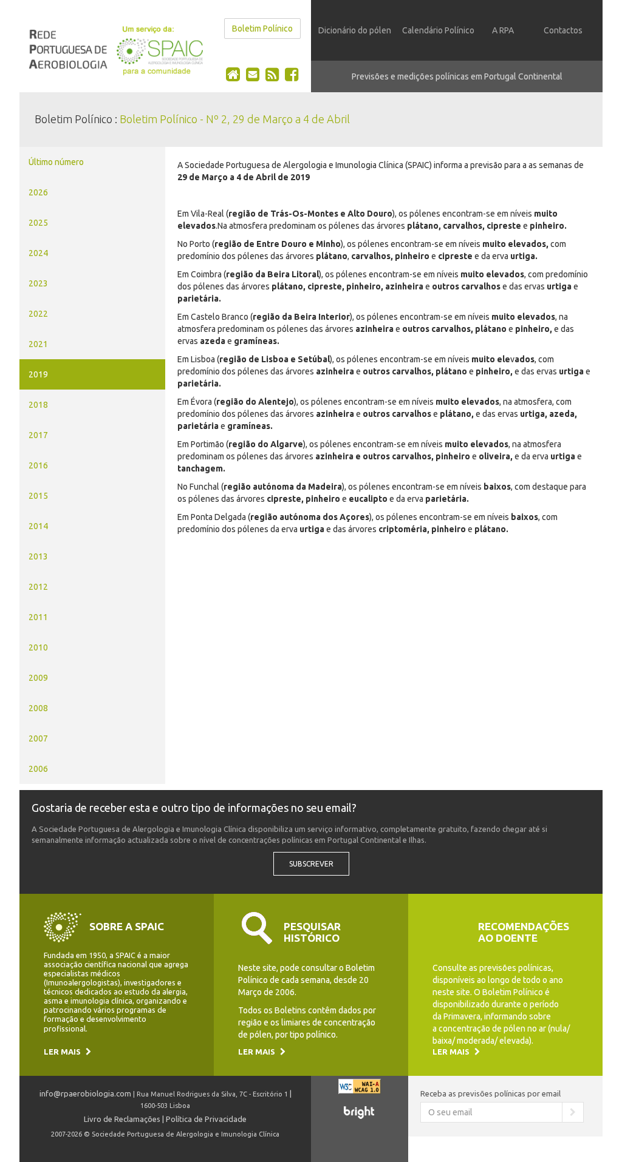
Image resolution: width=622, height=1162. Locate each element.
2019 (38, 374)
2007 (38, 738)
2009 (38, 678)
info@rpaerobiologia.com (85, 1093)
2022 (38, 314)
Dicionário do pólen (354, 30)
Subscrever (311, 864)
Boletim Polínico (262, 28)
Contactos (563, 30)
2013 (38, 556)
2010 (38, 647)
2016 (38, 465)
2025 (38, 223)
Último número (56, 162)
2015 (38, 496)
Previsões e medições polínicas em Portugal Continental (457, 76)
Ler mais (63, 1051)
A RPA (503, 30)
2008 (38, 708)
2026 (38, 192)
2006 (38, 769)
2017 (38, 435)
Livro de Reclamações (122, 1119)
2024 (38, 253)
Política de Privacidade (206, 1119)
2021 (38, 344)
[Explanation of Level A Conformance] (359, 1091)
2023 (38, 283)
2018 (38, 405)
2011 (38, 617)
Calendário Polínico (438, 30)
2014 (38, 526)
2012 (38, 587)
